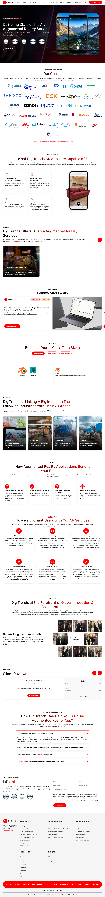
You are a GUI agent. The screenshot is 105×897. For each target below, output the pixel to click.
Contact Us (78, 2)
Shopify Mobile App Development (29, 843)
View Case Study (11, 326)
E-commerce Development (83, 831)
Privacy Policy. (81, 798)
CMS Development (80, 834)
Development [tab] (65, 353)
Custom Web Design (81, 826)
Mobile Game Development (27, 846)
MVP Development (52, 834)
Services (35, 2)
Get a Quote (7, 48)
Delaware (64, 884)
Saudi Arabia (76, 884)
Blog (49, 856)
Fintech (22, 856)
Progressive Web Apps (82, 837)
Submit (58, 805)
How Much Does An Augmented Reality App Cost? (35, 733)
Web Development (80, 828)
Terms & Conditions (63, 894)
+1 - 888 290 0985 (86, 2)
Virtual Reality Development (55, 831)
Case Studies (53, 2)
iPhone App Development (26, 831)
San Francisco (51, 884)
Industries (43, 2)
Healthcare (23, 859)
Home (18, 2)
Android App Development (27, 828)
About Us (24, 2)
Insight (60, 2)
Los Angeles (37, 884)
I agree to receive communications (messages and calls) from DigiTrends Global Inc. (77, 800)
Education (22, 862)
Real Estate (23, 870)
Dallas (8, 884)
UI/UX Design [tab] (52, 353)
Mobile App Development (26, 826)
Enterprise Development (82, 840)
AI (30, 2)
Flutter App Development (26, 840)
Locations (68, 2)
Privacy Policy (53, 894)
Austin (17, 884)
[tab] (22, 372)
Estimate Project (95, 2)
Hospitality (23, 873)
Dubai (86, 884)
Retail (21, 876)
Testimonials (51, 859)
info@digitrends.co (8, 830)
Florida (26, 884)
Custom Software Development (56, 837)
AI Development (52, 826)
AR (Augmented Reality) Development (58, 828)
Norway (96, 884)
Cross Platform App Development (29, 834)
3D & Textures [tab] (38, 353)
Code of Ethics (73, 894)
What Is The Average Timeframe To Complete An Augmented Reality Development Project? (51, 747)
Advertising (23, 864)
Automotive (23, 867)
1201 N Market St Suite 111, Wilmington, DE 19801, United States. (10, 826)
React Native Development (27, 837)
